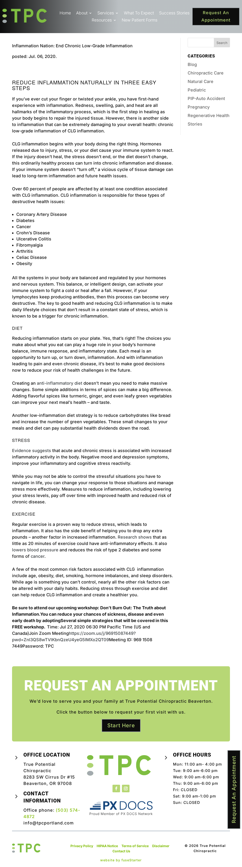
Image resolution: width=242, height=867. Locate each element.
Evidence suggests (31, 450)
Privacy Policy (81, 846)
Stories (195, 124)
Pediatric (197, 89)
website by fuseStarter (121, 860)
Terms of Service (135, 846)
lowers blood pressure (35, 549)
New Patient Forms (139, 20)
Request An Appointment (215, 16)
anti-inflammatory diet (59, 383)
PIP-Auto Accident (206, 98)
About (81, 13)
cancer (37, 556)
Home (65, 13)
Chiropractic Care (206, 72)
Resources (102, 20)
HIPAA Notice (107, 846)
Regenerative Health (208, 115)
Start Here (121, 725)
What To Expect (139, 13)
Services (105, 13)
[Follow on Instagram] (126, 788)
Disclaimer (160, 846)
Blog (192, 64)
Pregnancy (199, 107)
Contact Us (121, 851)
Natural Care (200, 81)
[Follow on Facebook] (116, 788)
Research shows (135, 537)
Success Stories (174, 13)
